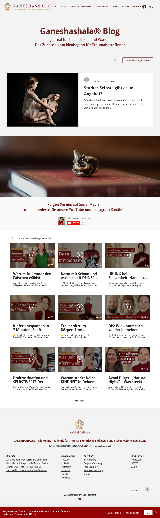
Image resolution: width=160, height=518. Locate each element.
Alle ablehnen (132, 512)
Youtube (65, 459)
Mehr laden (80, 400)
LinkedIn (65, 463)
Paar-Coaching (91, 466)
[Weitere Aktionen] (147, 80)
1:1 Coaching (90, 459)
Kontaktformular (38, 470)
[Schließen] (156, 513)
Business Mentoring (93, 470)
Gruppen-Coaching (93, 463)
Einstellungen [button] (114, 512)
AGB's (134, 466)
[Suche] (147, 489)
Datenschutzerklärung (26, 514)
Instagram (66, 466)
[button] (114, 60)
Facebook (65, 470)
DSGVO (134, 463)
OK (148, 512)
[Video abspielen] (32, 255)
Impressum (136, 459)
